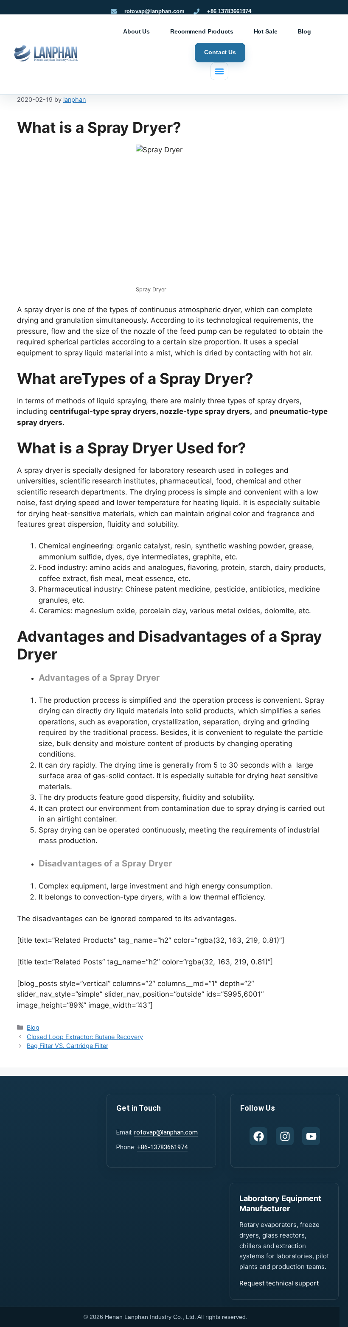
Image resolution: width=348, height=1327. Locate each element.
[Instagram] (285, 1136)
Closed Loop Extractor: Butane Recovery (85, 1036)
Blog (304, 31)
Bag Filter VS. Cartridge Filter (67, 1045)
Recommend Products (201, 31)
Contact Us (220, 52)
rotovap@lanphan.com (166, 1132)
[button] (219, 71)
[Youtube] (311, 1136)
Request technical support (279, 1283)
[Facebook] (258, 1136)
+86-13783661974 (162, 1147)
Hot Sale (266, 31)
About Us (136, 31)
